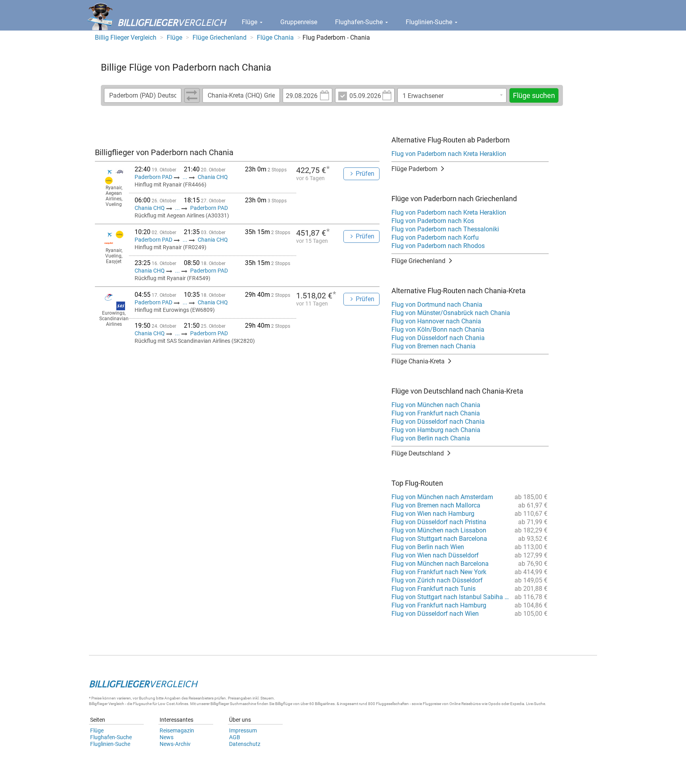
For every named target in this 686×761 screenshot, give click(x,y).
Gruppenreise (298, 22)
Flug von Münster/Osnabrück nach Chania (450, 313)
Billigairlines (325, 703)
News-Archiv (175, 744)
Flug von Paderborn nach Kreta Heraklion (448, 154)
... (185, 177)
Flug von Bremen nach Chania (433, 346)
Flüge (250, 22)
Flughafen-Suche (359, 22)
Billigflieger (98, 703)
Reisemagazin (177, 730)
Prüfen (365, 173)
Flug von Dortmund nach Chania (436, 304)
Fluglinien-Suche (430, 22)
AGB (234, 737)
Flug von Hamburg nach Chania (435, 430)
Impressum (243, 730)
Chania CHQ (213, 177)
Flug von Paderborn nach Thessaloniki (445, 229)
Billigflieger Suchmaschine (233, 703)
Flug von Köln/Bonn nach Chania (437, 329)
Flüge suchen (534, 95)
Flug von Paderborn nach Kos (432, 221)
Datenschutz (244, 744)
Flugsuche (142, 703)
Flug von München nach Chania (435, 405)
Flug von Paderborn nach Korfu (435, 237)
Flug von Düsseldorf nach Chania (438, 338)
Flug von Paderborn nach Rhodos (438, 246)
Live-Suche (535, 703)
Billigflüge (283, 703)
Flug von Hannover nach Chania (436, 321)
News (166, 737)
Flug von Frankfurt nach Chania (435, 413)
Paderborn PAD (154, 177)
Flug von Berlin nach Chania (430, 438)
